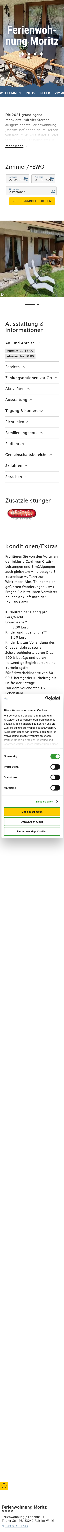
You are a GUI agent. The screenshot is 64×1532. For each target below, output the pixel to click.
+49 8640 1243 (16, 1526)
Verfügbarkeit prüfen (32, 201)
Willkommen (10, 93)
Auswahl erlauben (32, 821)
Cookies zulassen (32, 811)
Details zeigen (44, 801)
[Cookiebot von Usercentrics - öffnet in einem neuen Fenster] (45, 698)
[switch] (55, 767)
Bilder (45, 93)
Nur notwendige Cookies (32, 831)
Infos (30, 93)
